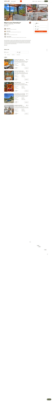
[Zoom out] (46, 50)
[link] (16, 64)
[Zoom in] (46, 49)
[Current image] (8, 79)
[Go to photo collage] (15, 12)
